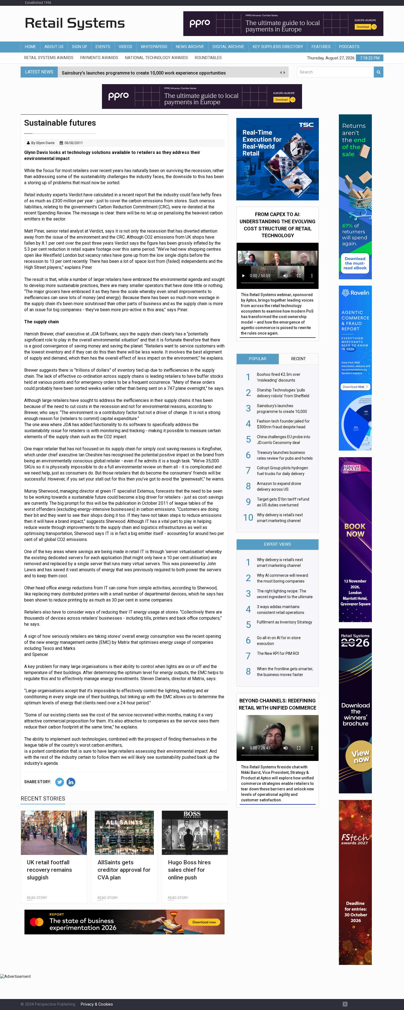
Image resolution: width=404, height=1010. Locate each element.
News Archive (190, 47)
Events (103, 47)
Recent (298, 359)
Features (321, 47)
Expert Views (277, 544)
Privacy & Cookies (97, 1004)
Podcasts (349, 47)
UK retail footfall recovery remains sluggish (49, 870)
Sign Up (79, 47)
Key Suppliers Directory (278, 47)
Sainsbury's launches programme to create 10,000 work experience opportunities (144, 71)
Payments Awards (99, 58)
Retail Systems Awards (48, 58)
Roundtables (208, 58)
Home (30, 47)
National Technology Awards (156, 58)
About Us (54, 47)
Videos (125, 47)
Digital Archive (228, 47)
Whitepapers (154, 47)
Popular (257, 359)
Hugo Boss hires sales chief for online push (189, 870)
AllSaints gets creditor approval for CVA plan (124, 870)
